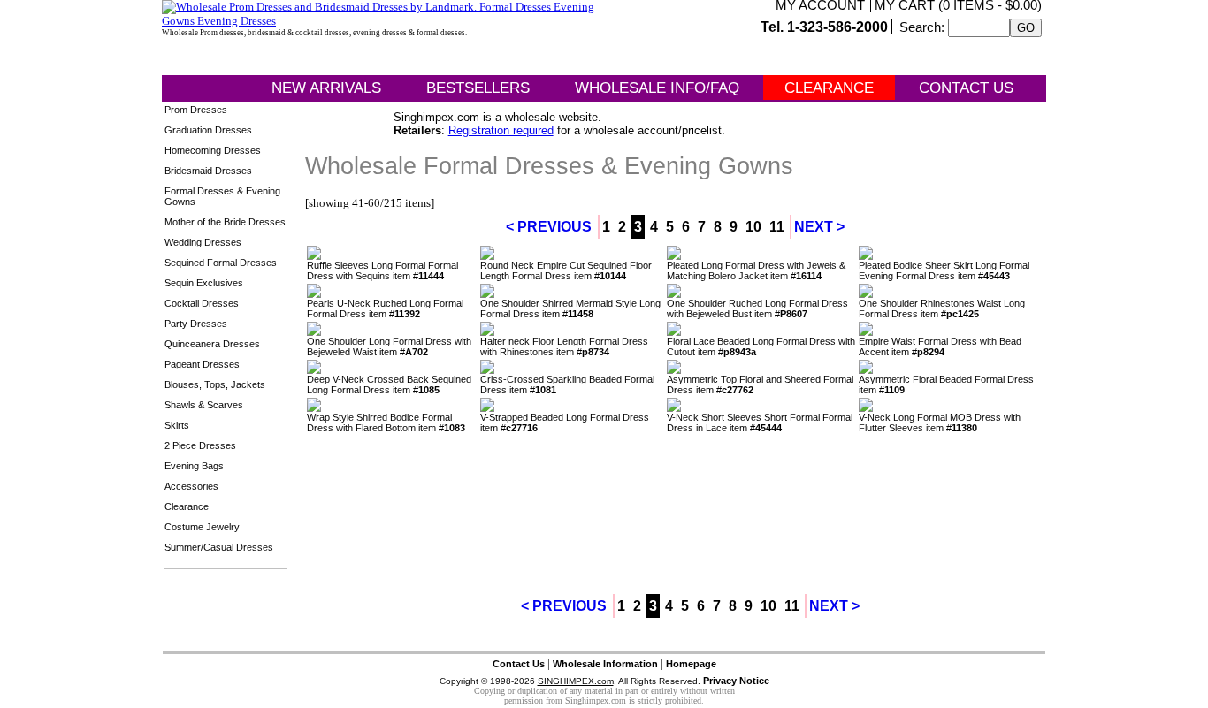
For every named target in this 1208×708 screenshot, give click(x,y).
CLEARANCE (829, 88)
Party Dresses (195, 323)
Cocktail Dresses (201, 303)
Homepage (691, 664)
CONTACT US (966, 88)
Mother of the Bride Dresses (225, 222)
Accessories (191, 486)
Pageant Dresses (202, 364)
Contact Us (519, 664)
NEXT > (819, 226)
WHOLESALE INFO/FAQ (657, 88)
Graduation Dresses (208, 130)
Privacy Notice (736, 680)
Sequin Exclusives (203, 283)
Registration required (501, 130)
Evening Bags (194, 466)
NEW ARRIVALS (326, 88)
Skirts (176, 425)
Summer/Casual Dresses (218, 547)
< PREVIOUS (549, 226)
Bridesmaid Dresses (208, 170)
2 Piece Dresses (200, 445)
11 (776, 226)
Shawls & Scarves (203, 405)
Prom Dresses (195, 109)
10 (753, 226)
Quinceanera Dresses (212, 344)
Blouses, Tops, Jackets (214, 384)
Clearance (186, 506)
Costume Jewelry (202, 526)
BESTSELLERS (478, 88)
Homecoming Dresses (212, 150)
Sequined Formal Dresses (220, 262)
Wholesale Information (605, 664)
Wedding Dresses (202, 242)
